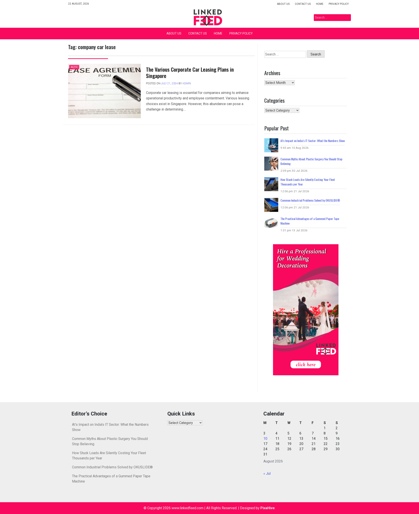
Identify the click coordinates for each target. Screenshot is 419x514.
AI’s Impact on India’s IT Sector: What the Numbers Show (312, 140)
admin (186, 83)
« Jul (267, 473)
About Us (283, 3)
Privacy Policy (339, 3)
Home (319, 3)
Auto (74, 67)
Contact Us (303, 3)
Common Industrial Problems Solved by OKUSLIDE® (310, 200)
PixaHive (267, 508)
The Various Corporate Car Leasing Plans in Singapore (190, 72)
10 (265, 438)
